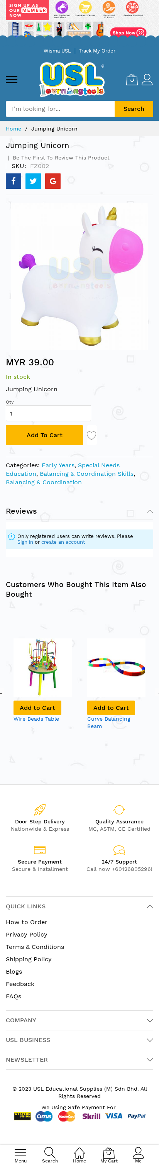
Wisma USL (57, 51)
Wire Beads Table (36, 719)
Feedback (20, 984)
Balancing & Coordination (44, 482)
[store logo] (72, 79)
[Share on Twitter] (33, 181)
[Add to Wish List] (92, 435)
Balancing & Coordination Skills (87, 473)
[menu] (11, 79)
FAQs (13, 996)
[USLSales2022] (79, 22)
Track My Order (97, 51)
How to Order (26, 922)
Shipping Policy (29, 959)
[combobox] (60, 109)
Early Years (58, 465)
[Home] (79, 1148)
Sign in (25, 542)
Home (13, 129)
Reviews (21, 511)
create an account (63, 542)
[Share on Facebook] (13, 181)
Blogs (14, 971)
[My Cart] (132, 79)
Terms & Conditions (35, 946)
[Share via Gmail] (53, 181)
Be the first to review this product (60, 157)
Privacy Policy (26, 934)
